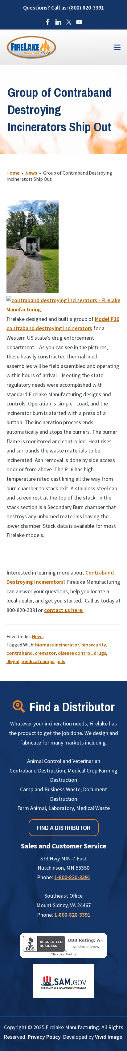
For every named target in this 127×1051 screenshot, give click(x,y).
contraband (19, 653)
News (37, 636)
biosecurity (93, 645)
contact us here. (64, 610)
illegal (12, 661)
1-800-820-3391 (72, 877)
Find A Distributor (64, 828)
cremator (45, 653)
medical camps (38, 661)
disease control (75, 653)
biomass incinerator (57, 645)
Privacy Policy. (45, 1036)
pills (60, 661)
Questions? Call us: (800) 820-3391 (63, 7)
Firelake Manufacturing (54, 47)
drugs (100, 653)
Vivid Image (108, 1036)
